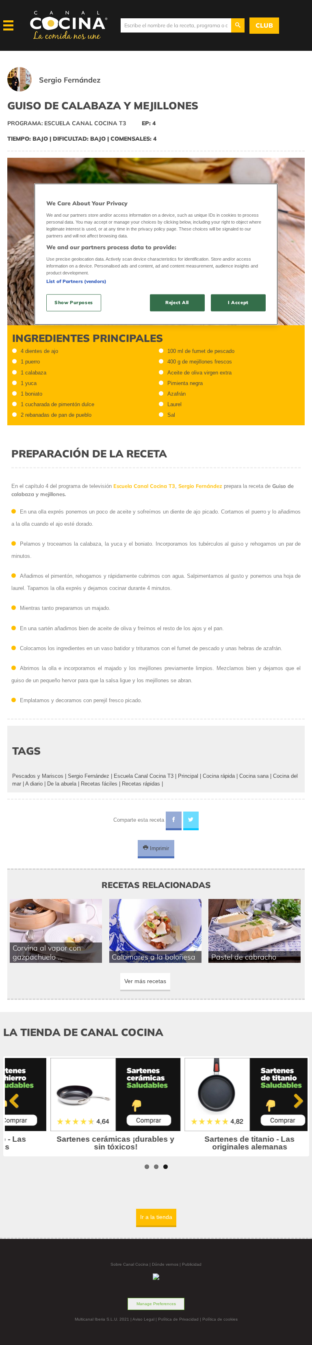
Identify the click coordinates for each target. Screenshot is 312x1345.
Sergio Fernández (88, 776)
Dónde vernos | (167, 1264)
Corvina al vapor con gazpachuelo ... (47, 952)
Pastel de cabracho (243, 956)
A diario (34, 784)
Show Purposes (73, 302)
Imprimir (158, 848)
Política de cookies (220, 1319)
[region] (156, 254)
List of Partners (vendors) (76, 281)
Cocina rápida (219, 776)
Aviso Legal (143, 1319)
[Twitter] (191, 821)
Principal (188, 776)
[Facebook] (174, 821)
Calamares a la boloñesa (153, 956)
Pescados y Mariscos (37, 776)
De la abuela (61, 784)
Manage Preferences (156, 1303)
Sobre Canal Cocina (129, 1264)
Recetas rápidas (141, 784)
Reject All (177, 302)
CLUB (264, 25)
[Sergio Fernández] (64, 90)
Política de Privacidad (178, 1319)
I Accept (238, 302)
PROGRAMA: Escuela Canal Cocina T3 (66, 123)
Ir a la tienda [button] (156, 1217)
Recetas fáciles (99, 784)
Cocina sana (254, 776)
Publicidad (192, 1264)
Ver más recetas (145, 981)
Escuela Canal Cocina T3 (143, 776)
